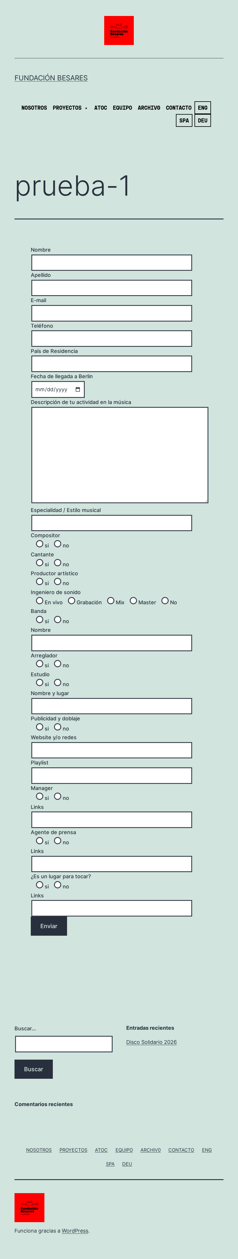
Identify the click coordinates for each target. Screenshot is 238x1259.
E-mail (38, 300)
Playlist (39, 763)
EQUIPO (122, 108)
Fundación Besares (51, 78)
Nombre (41, 250)
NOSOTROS (34, 108)
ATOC (100, 108)
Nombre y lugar (50, 693)
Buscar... (25, 1028)
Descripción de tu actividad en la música (81, 402)
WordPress (75, 1231)
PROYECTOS (67, 108)
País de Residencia (54, 351)
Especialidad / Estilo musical (66, 510)
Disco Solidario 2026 (151, 1042)
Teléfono (42, 326)
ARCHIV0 (149, 108)
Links (37, 807)
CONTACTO (179, 108)
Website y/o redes (54, 737)
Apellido (41, 275)
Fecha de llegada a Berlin (62, 376)
